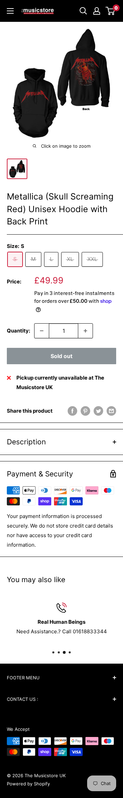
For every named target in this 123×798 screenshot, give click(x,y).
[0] (110, 11)
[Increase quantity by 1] (85, 331)
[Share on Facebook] (72, 411)
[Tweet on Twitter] (98, 411)
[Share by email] (111, 411)
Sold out (61, 356)
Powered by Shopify (28, 783)
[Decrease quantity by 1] (42, 331)
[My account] (96, 11)
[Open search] (83, 11)
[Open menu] (10, 11)
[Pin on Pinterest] (85, 411)
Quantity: (18, 330)
